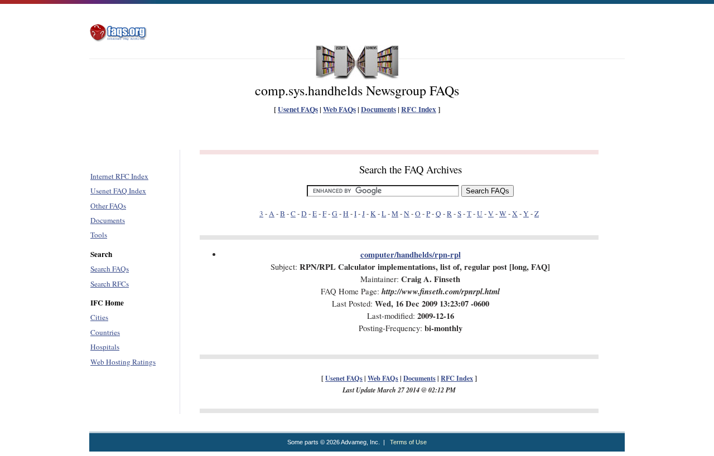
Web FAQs (339, 109)
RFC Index (418, 109)
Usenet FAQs (298, 109)
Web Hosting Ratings (123, 362)
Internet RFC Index (119, 176)
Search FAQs (109, 269)
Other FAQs (108, 206)
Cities (99, 317)
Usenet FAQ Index (118, 191)
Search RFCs (109, 284)
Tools (98, 235)
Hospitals (104, 347)
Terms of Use (408, 442)
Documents (378, 109)
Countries (105, 332)
